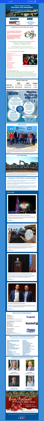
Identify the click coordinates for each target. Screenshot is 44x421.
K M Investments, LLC (10, 354)
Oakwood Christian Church (27, 344)
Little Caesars (25, 340)
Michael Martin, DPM (26, 342)
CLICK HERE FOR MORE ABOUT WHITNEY (29, 389)
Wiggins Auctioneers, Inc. (26, 354)
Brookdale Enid (9, 343)
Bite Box (8, 342)
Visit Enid (24, 353)
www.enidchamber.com (32, 414)
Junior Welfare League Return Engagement (13, 353)
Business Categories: (10, 326)
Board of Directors (30, 21)
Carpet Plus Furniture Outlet (11, 344)
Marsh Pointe (25, 341)
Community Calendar (14, 18)
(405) (8, 323)
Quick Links (30, 18)
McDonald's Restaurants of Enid (27, 343)
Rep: (8, 325)
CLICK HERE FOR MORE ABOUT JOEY (14, 389)
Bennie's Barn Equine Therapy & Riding (13, 341)
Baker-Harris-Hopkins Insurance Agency (13, 340)
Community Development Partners (30, 22)
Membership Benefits (31, 23)
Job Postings (30, 24)
